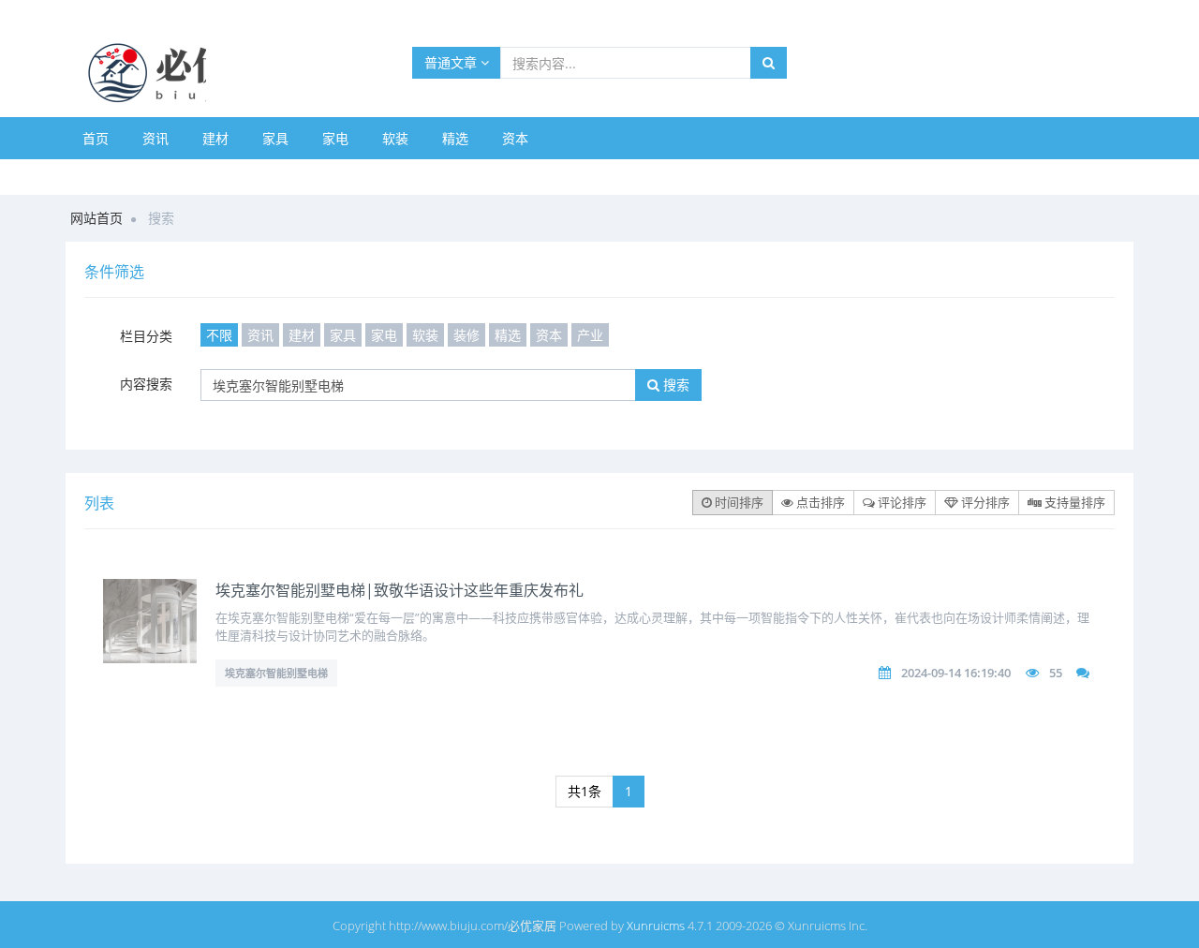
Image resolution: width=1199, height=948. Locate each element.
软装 (395, 138)
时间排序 (737, 502)
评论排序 (900, 502)
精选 (455, 138)
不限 (219, 335)
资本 (515, 138)
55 (1055, 672)
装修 (466, 335)
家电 (335, 138)
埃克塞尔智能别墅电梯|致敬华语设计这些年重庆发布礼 (399, 590)
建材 (215, 138)
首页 (95, 138)
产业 (590, 335)
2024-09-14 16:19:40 (956, 672)
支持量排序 (1073, 502)
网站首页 (96, 218)
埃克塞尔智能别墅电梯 (276, 673)
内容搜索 (146, 384)
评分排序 (984, 502)
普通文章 (452, 62)
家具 (275, 138)
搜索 (674, 384)
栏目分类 (146, 336)
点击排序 (819, 502)
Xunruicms (656, 925)
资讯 (155, 138)
